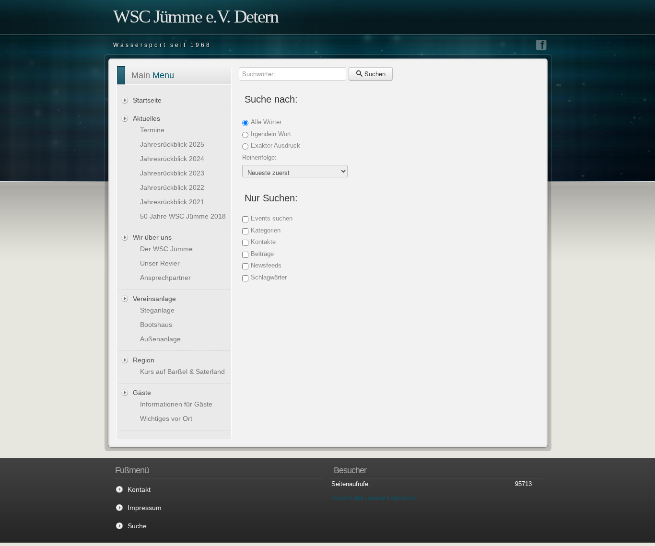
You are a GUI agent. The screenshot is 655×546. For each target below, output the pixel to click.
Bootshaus (156, 324)
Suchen (374, 73)
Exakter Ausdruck (275, 145)
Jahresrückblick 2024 (172, 159)
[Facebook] (541, 44)
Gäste (142, 392)
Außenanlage (160, 339)
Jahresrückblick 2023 (172, 173)
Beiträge (262, 253)
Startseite (147, 100)
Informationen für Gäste (176, 404)
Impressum (145, 507)
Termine (152, 130)
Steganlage (157, 310)
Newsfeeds (266, 265)
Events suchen (271, 218)
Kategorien (266, 230)
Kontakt (139, 489)
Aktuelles (146, 118)
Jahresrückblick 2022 (172, 187)
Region (143, 360)
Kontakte (263, 241)
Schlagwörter (269, 277)
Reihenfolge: (259, 157)
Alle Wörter (266, 122)
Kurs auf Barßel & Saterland (182, 371)
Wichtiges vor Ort (166, 418)
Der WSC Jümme (166, 249)
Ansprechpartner (165, 277)
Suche (137, 526)
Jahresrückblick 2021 (172, 202)
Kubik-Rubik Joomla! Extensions (373, 498)
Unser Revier (160, 263)
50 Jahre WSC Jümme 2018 (183, 216)
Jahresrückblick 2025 (172, 144)
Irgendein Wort (271, 134)
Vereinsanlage (154, 298)
